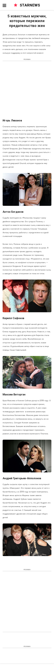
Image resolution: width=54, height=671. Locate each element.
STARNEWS (29, 5)
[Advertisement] (27, 91)
